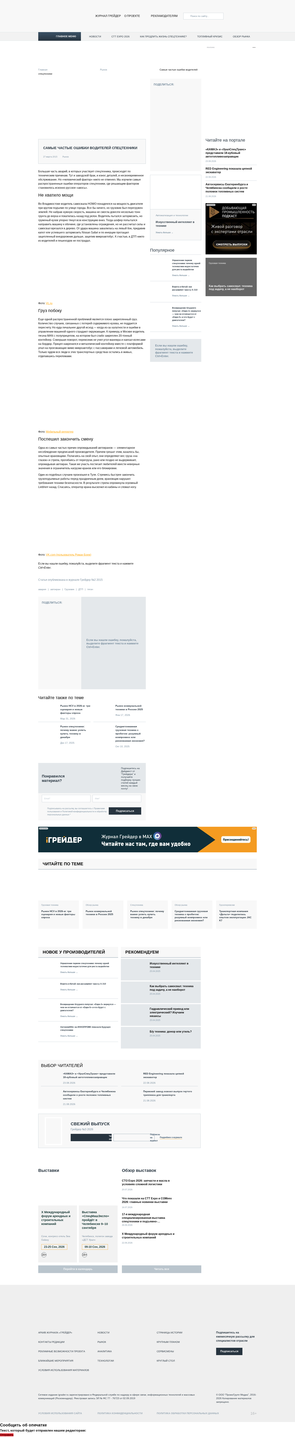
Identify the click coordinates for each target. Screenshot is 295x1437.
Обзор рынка (241, 36)
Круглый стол (166, 1360)
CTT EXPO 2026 (120, 36)
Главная (42, 69)
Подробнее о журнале (171, 1137)
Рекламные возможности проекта (61, 1351)
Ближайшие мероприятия (55, 1360)
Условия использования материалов (63, 1370)
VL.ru (49, 303)
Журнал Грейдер (108, 16)
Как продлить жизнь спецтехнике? (163, 36)
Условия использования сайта (60, 1413)
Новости (95, 36)
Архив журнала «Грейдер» (55, 1332)
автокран (55, 589)
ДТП (80, 589)
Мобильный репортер (59, 431)
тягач (90, 589)
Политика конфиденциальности (120, 1413)
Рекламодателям (164, 16)
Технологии (105, 1360)
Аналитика (104, 1351)
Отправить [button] (6, 1434)
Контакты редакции (51, 1342)
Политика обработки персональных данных (188, 1413)
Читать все (161, 1269)
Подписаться (125, 811)
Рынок (103, 69)
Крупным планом (168, 1342)
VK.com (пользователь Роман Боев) (68, 554)
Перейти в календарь (78, 1269)
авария (42, 589)
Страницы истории (169, 1332)
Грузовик (69, 589)
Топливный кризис (209, 36)
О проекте (132, 16)
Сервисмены (165, 1351)
